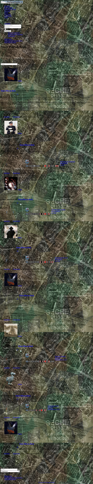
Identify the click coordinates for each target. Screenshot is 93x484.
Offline (20, 81)
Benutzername (26, 25)
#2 (17, 148)
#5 (17, 299)
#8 (17, 447)
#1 (17, 94)
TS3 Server (7, 14)
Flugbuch (7, 6)
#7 (17, 399)
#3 (17, 203)
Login (6, 17)
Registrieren (11, 36)
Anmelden (7, 31)
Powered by (42, 482)
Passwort (24, 27)
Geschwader (8, 16)
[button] (7, 23)
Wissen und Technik (10, 9)
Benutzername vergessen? (15, 34)
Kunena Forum (50, 482)
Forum (6, 12)
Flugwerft (7, 11)
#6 (17, 349)
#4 (17, 251)
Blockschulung (8, 7)
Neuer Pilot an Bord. (8, 91)
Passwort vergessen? (14, 33)
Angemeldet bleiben (12, 29)
